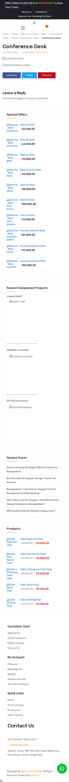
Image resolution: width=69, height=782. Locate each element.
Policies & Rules (16, 643)
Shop (15, 34)
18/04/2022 (35, 52)
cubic (10, 52)
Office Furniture (29, 34)
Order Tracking (15, 715)
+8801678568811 (19, 745)
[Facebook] (12, 761)
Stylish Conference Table (25, 38)
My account (14, 710)
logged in (21, 98)
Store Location (16, 705)
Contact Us (14, 648)
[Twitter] (20, 761)
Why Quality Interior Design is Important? (31, 511)
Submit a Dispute (17, 638)
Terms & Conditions (18, 684)
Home (6, 34)
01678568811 (46, 3)
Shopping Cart (15, 669)
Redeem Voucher (17, 679)
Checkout (13, 664)
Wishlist (12, 674)
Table (44, 34)
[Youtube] (38, 761)
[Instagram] (29, 761)
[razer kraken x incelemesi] (34, 780)
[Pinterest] (47, 761)
